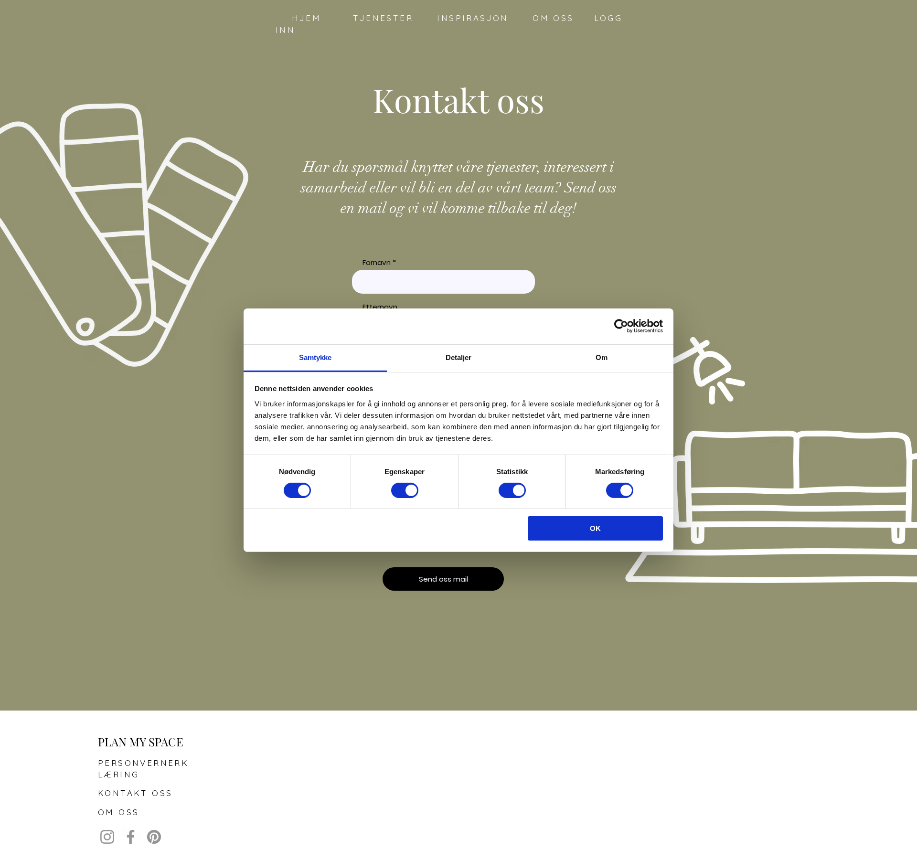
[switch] (404, 490)
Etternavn (380, 306)
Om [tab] (602, 357)
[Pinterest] (154, 837)
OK (595, 528)
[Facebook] (130, 837)
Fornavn (377, 262)
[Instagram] (107, 837)
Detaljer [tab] (459, 357)
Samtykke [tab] (315, 357)
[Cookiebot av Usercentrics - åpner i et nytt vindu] (621, 326)
